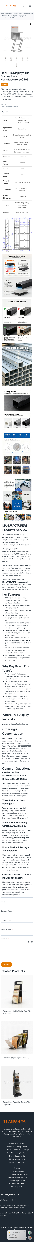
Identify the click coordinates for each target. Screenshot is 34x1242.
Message (5, 938)
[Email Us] (30, 1238)
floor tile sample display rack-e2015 (16, 1058)
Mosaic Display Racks (17, 1162)
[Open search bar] (24, 6)
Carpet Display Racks (17, 1143)
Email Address (6, 920)
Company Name (7, 911)
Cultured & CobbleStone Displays (17, 1150)
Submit (6, 964)
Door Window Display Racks (17, 1153)
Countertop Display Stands (17, 1147)
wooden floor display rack (17, 1177)
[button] (31, 24)
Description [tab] (6, 112)
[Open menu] (31, 6)
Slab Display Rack (17, 1187)
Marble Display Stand (17, 1159)
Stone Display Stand (17, 1181)
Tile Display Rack (18, 1171)
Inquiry (4, 84)
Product (17, 1168)
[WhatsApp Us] (30, 1233)
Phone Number (7, 929)
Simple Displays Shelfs (12, 106)
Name (3, 902)
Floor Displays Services (17, 1184)
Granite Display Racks (17, 1156)
